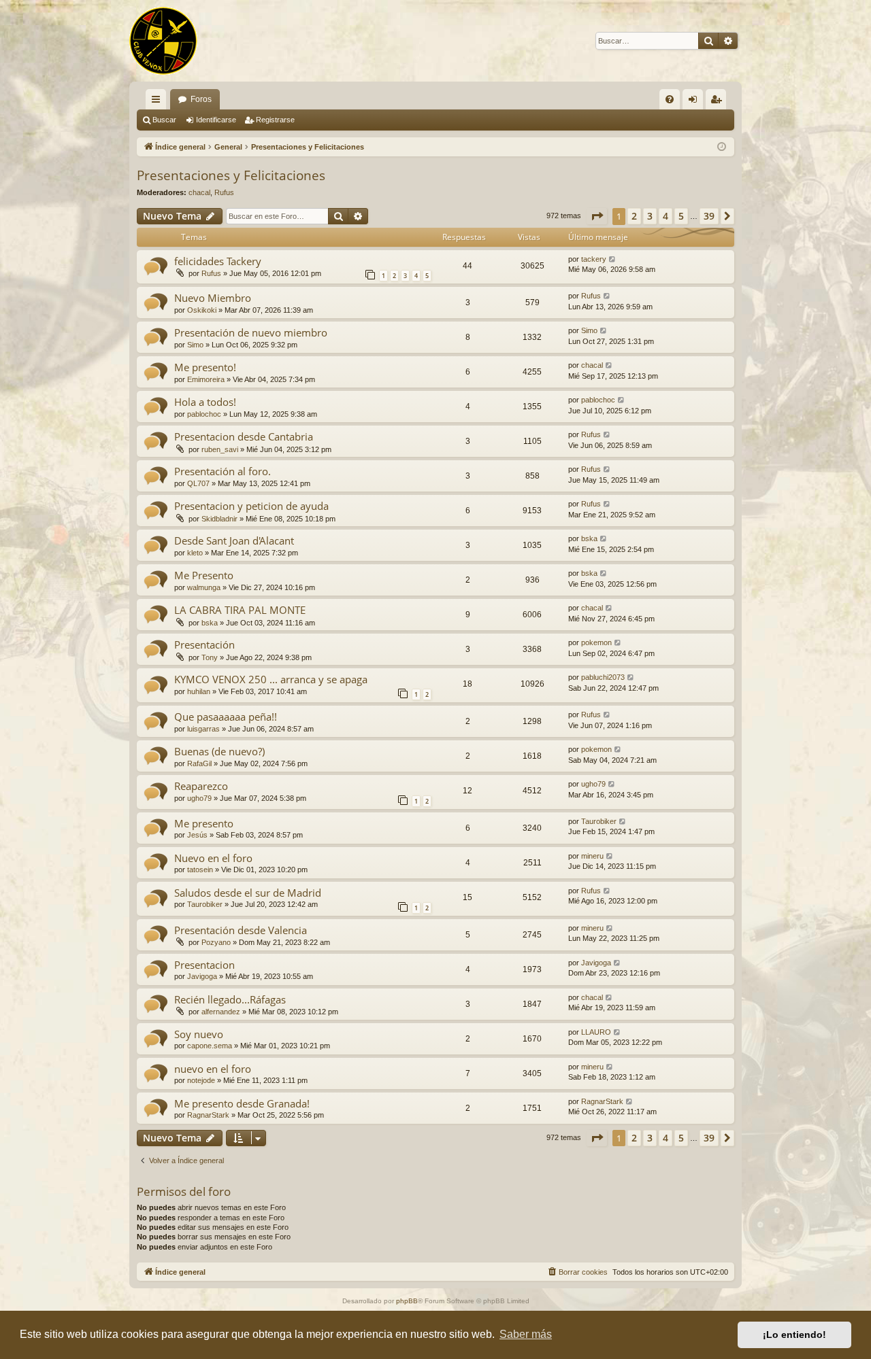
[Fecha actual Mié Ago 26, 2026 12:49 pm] (721, 147)
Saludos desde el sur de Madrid (247, 892)
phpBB (407, 1301)
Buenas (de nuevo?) (219, 751)
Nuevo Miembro (212, 298)
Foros (201, 99)
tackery (593, 259)
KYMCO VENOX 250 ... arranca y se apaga (270, 679)
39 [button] (709, 215)
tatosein (200, 869)
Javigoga (202, 976)
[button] (597, 216)
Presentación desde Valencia (240, 930)
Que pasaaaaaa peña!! (225, 716)
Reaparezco (201, 786)
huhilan (198, 691)
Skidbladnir (219, 519)
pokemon (596, 642)
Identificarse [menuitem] (695, 101)
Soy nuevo (198, 1034)
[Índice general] (163, 41)
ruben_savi (219, 449)
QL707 (198, 483)
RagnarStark (208, 1115)
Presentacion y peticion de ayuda (251, 506)
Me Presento (203, 575)
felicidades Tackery (217, 261)
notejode (201, 1080)
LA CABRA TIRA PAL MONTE (240, 610)
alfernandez (220, 1012)
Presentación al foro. (222, 471)
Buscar (164, 120)
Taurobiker (599, 821)
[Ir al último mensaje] (612, 259)
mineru (592, 856)
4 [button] (665, 215)
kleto (195, 553)
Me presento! (205, 367)
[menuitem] (669, 99)
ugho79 (199, 798)
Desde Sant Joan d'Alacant (234, 540)
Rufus (224, 192)
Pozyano (216, 942)
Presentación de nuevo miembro (250, 332)
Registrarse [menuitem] (718, 101)
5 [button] (681, 215)
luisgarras (203, 729)
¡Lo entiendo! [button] (794, 1334)
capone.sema (209, 1046)
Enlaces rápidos (158, 101)
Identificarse (216, 120)
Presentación (204, 644)
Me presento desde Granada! (242, 1103)
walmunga (203, 587)
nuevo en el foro (212, 1069)
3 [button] (650, 215)
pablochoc (204, 414)
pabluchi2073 (603, 677)
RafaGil (199, 763)
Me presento (203, 823)
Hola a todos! (205, 402)
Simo (195, 345)
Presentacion (204, 964)
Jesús (197, 835)
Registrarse (275, 120)
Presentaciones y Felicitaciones (231, 175)
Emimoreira (206, 379)
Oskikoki (201, 310)
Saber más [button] (525, 1334)
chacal (199, 192)
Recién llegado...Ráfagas (230, 999)
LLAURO (596, 1032)
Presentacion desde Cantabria (243, 436)
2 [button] (634, 215)
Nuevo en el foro (213, 858)
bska (589, 538)
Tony (209, 657)
